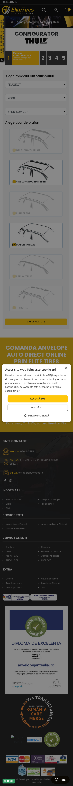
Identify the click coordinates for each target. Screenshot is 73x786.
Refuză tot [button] (38, 407)
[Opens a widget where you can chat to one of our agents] (60, 780)
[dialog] (36, 393)
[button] (36, 415)
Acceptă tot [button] (37, 398)
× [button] (65, 368)
